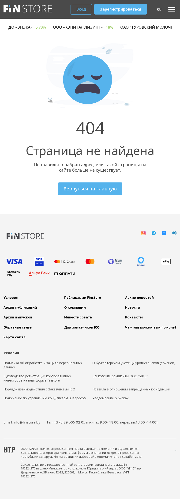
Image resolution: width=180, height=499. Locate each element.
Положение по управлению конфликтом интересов (45, 398)
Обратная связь (18, 327)
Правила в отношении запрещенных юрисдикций (131, 389)
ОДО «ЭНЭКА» (31, 27)
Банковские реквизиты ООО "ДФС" (120, 376)
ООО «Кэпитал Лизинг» (89, 27)
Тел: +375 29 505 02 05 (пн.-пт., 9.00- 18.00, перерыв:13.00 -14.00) (102, 422)
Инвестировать (78, 317)
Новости (132, 307)
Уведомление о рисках (110, 398)
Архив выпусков (18, 317)
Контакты (134, 317)
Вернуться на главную (90, 188)
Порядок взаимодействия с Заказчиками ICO (39, 389)
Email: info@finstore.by (22, 422)
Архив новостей (139, 297)
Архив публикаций (20, 307)
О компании (75, 307)
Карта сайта (15, 337)
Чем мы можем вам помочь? (150, 327)
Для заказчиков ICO (82, 327)
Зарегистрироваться (120, 9)
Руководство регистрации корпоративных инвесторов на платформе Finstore (37, 378)
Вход (81, 9)
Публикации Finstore (82, 297)
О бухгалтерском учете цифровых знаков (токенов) (133, 363)
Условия (11, 297)
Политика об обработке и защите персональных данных (43, 365)
